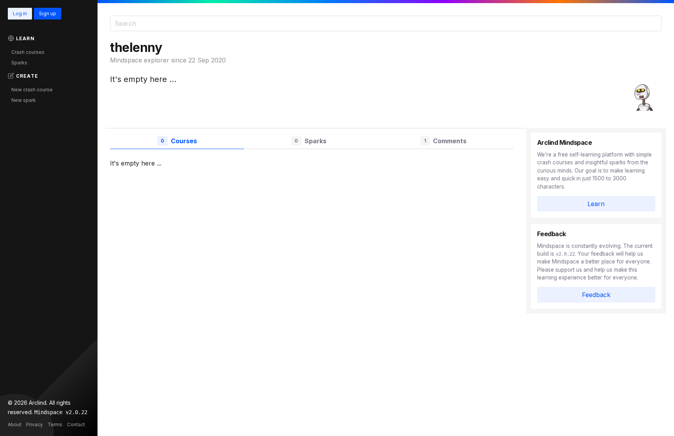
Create (27, 76)
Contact (76, 424)
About (14, 424)
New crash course (32, 90)
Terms (55, 424)
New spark (23, 100)
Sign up (47, 13)
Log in (20, 13)
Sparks (19, 63)
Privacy (34, 424)
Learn (25, 38)
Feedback (596, 295)
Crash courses (27, 52)
